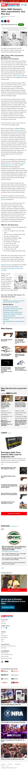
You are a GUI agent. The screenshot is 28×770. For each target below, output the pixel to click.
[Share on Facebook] (2, 20)
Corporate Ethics (18, 764)
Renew (13, 1)
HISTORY (9, 300)
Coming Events (4, 635)
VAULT (12, 300)
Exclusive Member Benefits (6, 654)
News (2, 17)
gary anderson (16, 302)
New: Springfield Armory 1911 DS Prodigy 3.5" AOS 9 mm (8, 468)
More (9, 433)
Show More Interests (17, 590)
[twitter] (5, 20)
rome (4, 302)
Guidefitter (6, 551)
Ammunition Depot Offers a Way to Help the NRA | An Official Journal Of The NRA (20, 405)
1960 (15, 300)
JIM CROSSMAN (21, 300)
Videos (2, 641)
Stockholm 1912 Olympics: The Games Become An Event (13, 296)
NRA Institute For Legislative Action (8, 646)
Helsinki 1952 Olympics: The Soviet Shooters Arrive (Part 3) (12, 315)
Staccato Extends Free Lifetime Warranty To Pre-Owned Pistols (9, 494)
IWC (3, 551)
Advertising (3, 623)
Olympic (3, 199)
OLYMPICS (5, 300)
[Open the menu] (25, 4)
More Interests (14, 526)
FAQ (7, 766)
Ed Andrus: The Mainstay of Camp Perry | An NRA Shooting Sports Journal (5, 405)
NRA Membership (4, 652)
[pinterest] (8, 20)
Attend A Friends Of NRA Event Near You (12, 759)
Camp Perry (18, 130)
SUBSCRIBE (7, 607)
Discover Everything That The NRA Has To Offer (12, 740)
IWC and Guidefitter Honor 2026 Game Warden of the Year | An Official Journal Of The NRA (14, 548)
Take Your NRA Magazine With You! (11, 704)
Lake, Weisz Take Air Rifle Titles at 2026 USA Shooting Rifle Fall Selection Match (9, 486)
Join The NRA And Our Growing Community (13, 722)
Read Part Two (5, 265)
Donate (17, 1)
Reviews (3, 639)
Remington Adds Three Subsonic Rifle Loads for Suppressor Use (11, 454)
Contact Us (3, 621)
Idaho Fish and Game (14, 551)
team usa (10, 302)
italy (7, 302)
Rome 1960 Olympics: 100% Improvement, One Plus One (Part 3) (12, 307)
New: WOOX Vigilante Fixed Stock (8, 476)
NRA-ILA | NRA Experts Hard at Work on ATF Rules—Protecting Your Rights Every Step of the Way (21, 423)
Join (10, 1)
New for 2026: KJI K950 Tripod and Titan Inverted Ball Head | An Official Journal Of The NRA (14, 554)
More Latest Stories (17, 513)
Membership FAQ (4, 656)
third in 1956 (21, 75)
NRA (17, 300)
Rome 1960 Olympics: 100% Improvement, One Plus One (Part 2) (12, 311)
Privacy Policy (3, 764)
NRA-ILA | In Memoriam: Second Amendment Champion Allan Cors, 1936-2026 (6, 423)
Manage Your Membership (6, 658)
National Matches (6, 573)
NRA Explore (3, 648)
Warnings (2, 766)
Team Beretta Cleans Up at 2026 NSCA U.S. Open (8, 502)
